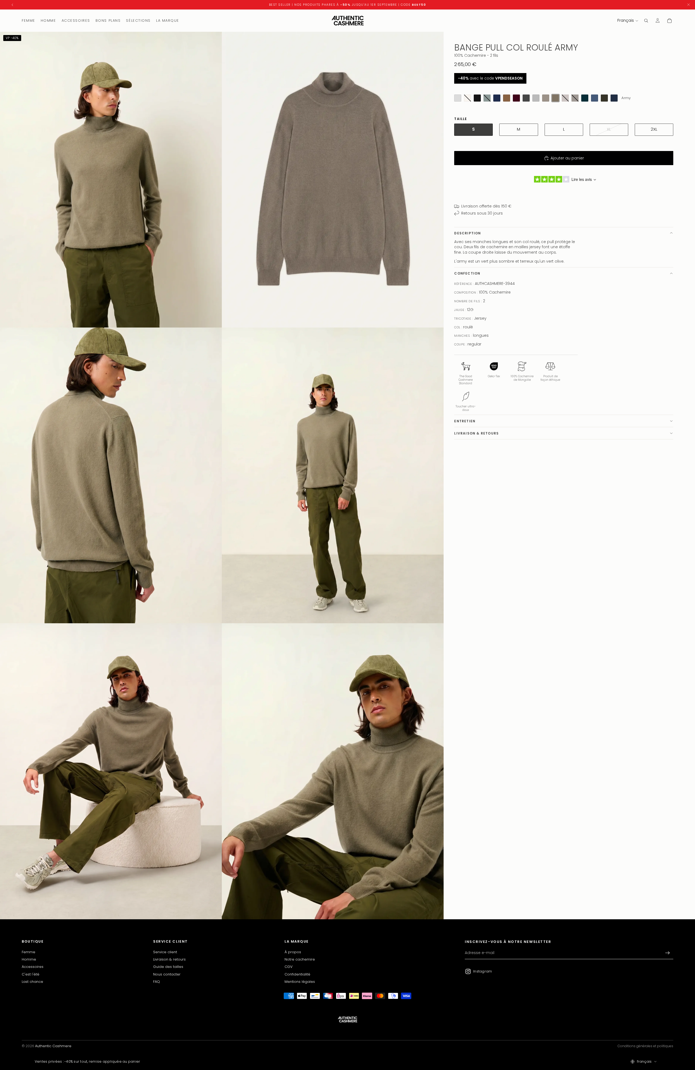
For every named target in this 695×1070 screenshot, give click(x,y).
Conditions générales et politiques (645, 1046)
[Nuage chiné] (535, 98)
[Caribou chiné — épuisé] (565, 98)
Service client (165, 951)
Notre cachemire (300, 959)
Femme (28, 951)
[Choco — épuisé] (575, 98)
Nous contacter (167, 974)
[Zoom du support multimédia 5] (111, 771)
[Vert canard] (584, 98)
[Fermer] (688, 5)
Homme (29, 959)
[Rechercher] (646, 21)
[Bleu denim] (594, 98)
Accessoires (32, 966)
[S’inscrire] (667, 953)
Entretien (464, 420)
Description (467, 233)
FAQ (156, 981)
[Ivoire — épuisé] (467, 98)
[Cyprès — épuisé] (487, 98)
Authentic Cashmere (53, 1046)
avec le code (490, 78)
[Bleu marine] (496, 98)
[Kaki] (604, 98)
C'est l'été (30, 974)
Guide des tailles (168, 966)
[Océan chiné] (614, 98)
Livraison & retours (476, 433)
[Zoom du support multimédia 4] (333, 475)
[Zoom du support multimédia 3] (111, 475)
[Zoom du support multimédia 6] (333, 771)
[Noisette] (506, 98)
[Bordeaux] (516, 98)
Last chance (32, 981)
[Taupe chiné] (545, 98)
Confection (467, 273)
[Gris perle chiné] (457, 98)
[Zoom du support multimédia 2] (333, 180)
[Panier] (669, 21)
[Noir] (477, 98)
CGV (289, 966)
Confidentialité (297, 974)
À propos (293, 951)
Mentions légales (300, 981)
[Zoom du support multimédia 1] (111, 180)
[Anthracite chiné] (526, 98)
